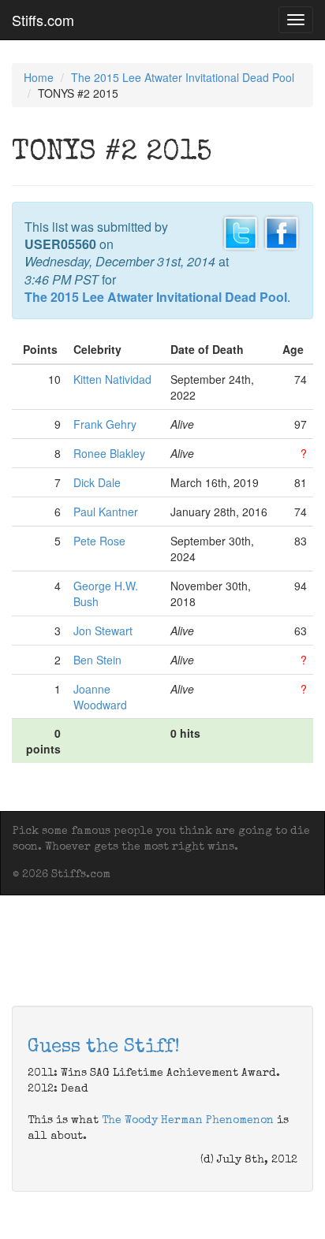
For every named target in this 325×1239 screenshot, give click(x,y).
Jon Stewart (103, 630)
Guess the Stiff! (104, 1047)
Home (39, 77)
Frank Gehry (104, 424)
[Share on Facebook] (282, 231)
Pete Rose (99, 541)
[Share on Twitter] (241, 231)
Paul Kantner (105, 511)
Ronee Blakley (109, 453)
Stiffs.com (43, 19)
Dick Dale (97, 482)
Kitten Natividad (112, 379)
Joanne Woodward (100, 697)
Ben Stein (97, 660)
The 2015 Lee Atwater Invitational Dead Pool (182, 77)
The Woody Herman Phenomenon (188, 1120)
